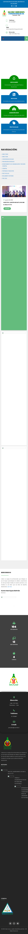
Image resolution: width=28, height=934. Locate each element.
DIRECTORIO (5, 154)
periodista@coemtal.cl (14, 727)
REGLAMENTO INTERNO (8, 176)
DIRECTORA (5, 156)
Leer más (7, 208)
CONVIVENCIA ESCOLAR (8, 159)
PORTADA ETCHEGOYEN (8, 171)
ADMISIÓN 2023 (14, 113)
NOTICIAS (14, 98)
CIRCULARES (14, 82)
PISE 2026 (4, 178)
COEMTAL (4, 168)
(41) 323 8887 (12, 22)
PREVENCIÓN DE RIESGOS (8, 161)
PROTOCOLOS (14, 127)
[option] (14, 199)
